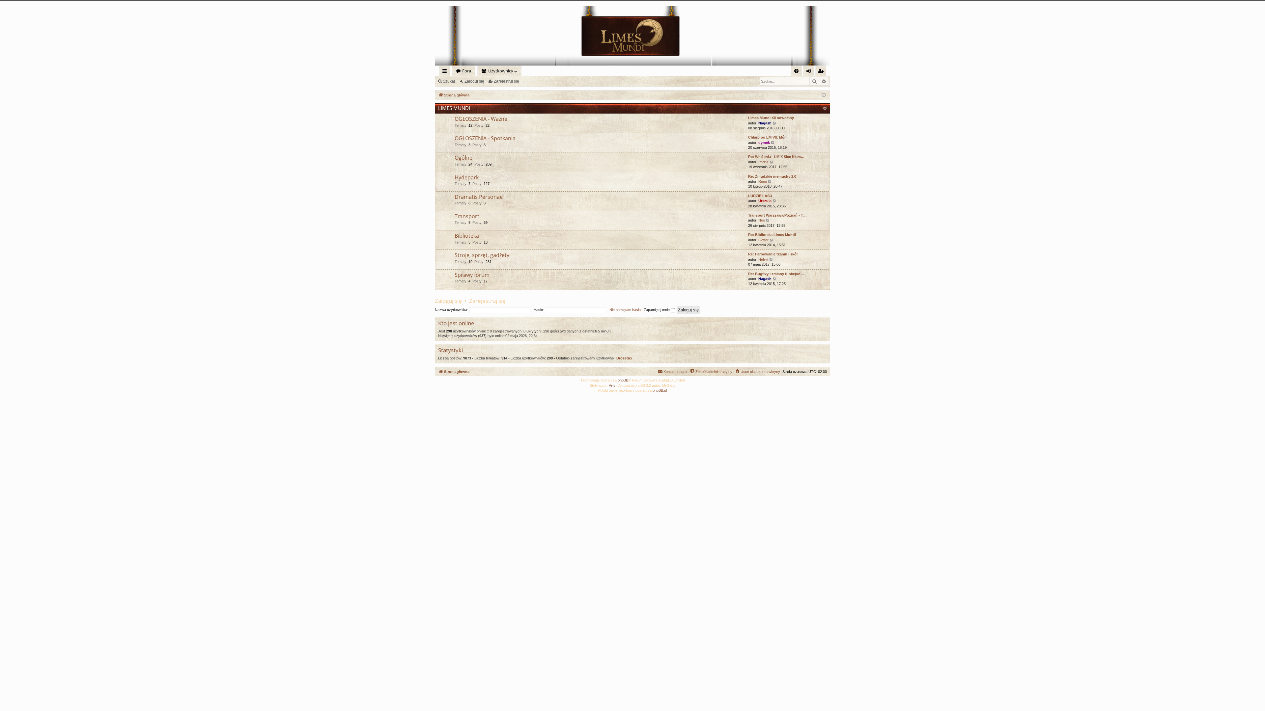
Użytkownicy (500, 71)
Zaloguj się (474, 81)
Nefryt (763, 259)
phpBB (623, 380)
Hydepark (467, 177)
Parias (763, 162)
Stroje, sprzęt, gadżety (482, 255)
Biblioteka (467, 235)
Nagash (765, 123)
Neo (761, 220)
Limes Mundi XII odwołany (771, 118)
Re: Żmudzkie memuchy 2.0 (772, 176)
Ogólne (463, 157)
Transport (467, 216)
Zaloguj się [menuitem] (810, 72)
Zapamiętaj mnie (657, 310)
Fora (466, 71)
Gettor (763, 240)
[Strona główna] (632, 36)
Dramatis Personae (479, 196)
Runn (762, 181)
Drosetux (624, 358)
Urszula (765, 201)
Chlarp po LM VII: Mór (767, 137)
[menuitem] (796, 71)
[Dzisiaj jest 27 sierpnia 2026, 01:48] (824, 95)
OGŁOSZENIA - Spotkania (485, 138)
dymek (764, 143)
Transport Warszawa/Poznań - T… (777, 215)
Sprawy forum (472, 274)
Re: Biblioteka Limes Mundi (772, 235)
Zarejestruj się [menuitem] (822, 72)
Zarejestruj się (506, 81)
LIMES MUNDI (454, 108)
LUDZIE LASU (760, 196)
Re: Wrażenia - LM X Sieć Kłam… (776, 157)
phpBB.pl (660, 390)
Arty (612, 385)
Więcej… (446, 72)
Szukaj (449, 81)
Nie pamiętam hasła (625, 310)
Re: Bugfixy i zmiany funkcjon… (776, 274)
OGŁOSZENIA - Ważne (481, 118)
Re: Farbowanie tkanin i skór (773, 254)
